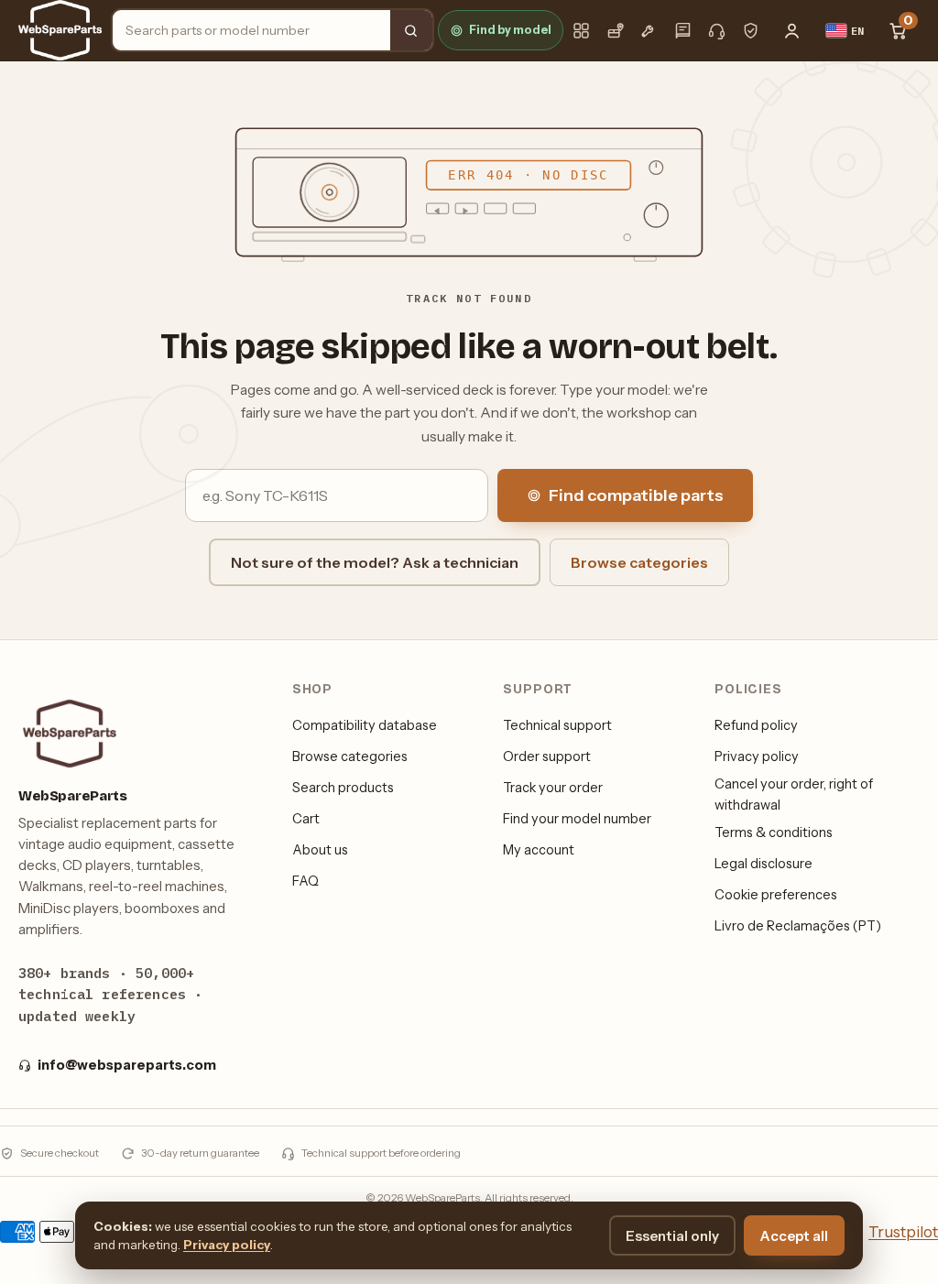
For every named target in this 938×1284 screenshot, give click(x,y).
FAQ (305, 881)
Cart (306, 819)
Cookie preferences (775, 895)
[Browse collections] (581, 31)
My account (538, 850)
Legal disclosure (763, 863)
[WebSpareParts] (60, 30)
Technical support (557, 725)
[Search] (411, 30)
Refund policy (756, 725)
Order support (547, 756)
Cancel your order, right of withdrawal (793, 794)
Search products (343, 787)
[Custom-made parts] (649, 31)
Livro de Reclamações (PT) (797, 926)
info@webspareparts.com (127, 1065)
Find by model (510, 30)
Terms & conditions (773, 832)
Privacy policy (756, 756)
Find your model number (577, 819)
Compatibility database (364, 725)
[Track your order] (615, 31)
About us (320, 850)
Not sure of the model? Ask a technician (374, 562)
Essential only (672, 1236)
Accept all (794, 1236)
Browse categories (639, 562)
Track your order (553, 787)
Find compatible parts (636, 495)
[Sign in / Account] (792, 30)
